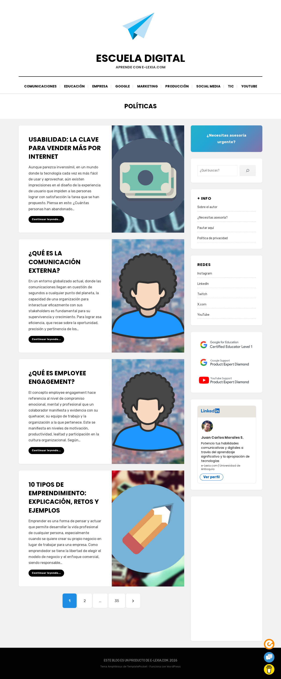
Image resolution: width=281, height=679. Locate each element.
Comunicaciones (40, 86)
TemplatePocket (137, 666)
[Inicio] (269, 644)
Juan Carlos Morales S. (222, 437)
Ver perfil (211, 477)
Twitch (202, 294)
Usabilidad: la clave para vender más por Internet (65, 148)
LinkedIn (203, 284)
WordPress (174, 666)
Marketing (147, 86)
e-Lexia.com (209, 465)
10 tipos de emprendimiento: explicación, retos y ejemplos (64, 497)
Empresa (100, 86)
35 (119, 600)
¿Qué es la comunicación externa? (55, 262)
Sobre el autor (207, 207)
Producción (177, 86)
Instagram (204, 273)
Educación (74, 86)
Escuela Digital (140, 58)
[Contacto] (269, 657)
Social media (208, 86)
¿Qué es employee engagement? (57, 377)
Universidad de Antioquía (220, 467)
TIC (231, 86)
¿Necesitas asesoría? (212, 217)
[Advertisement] (226, 568)
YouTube (249, 86)
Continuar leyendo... (46, 219)
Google (122, 86)
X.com (201, 304)
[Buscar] (248, 170)
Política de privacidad (212, 238)
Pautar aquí (205, 228)
